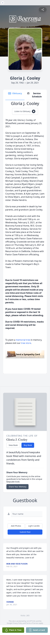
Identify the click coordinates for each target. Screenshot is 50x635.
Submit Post (25, 532)
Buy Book (28, 445)
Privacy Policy (18, 623)
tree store (26, 343)
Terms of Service (32, 623)
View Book (13, 445)
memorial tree (23, 339)
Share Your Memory (17, 486)
